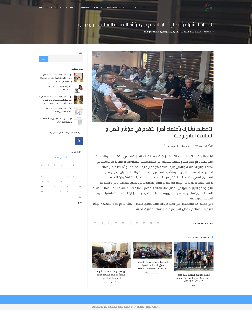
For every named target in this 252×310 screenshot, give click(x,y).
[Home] (213, 31)
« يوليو (80, 202)
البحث (80, 53)
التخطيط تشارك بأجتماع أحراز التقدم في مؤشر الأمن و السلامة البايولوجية (172, 31)
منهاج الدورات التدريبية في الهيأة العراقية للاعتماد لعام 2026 (56, 120)
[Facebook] (79, 141)
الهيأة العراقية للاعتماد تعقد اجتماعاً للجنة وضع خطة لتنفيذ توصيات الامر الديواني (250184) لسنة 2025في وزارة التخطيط (55, 100)
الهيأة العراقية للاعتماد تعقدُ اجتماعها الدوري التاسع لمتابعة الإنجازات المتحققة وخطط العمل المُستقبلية (56, 78)
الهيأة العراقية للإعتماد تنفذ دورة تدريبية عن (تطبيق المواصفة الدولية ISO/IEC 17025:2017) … (193, 278)
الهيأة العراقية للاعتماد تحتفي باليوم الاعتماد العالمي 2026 (58, 109)
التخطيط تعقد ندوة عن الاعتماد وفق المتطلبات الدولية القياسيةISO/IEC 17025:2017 (153, 265)
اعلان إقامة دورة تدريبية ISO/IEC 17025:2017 (59, 88)
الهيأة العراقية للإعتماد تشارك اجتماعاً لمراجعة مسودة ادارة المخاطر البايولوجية (111, 275)
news (187, 146)
